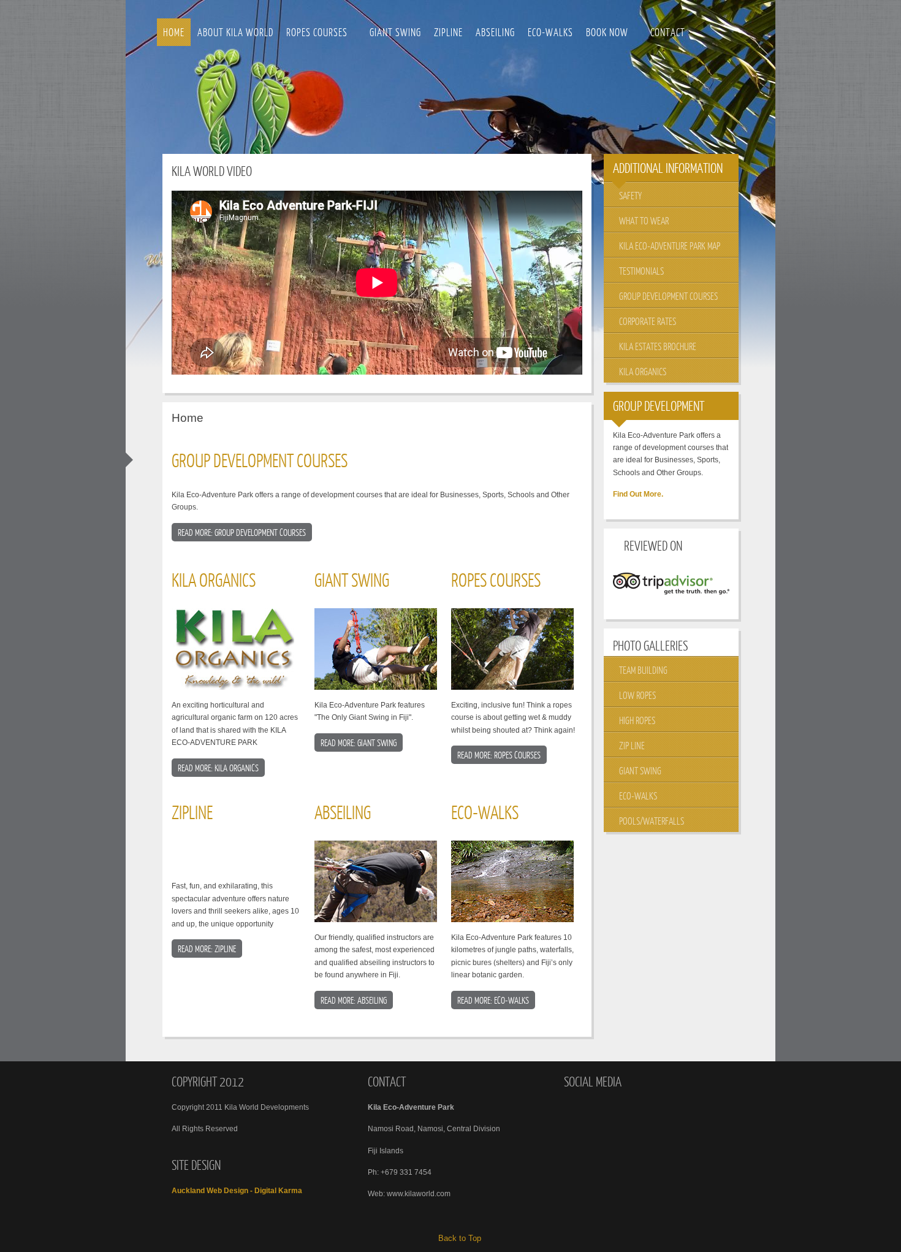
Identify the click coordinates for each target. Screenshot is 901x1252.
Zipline (192, 812)
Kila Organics (214, 579)
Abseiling (342, 812)
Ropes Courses (496, 579)
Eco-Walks (485, 812)
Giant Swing (351, 579)
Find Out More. (638, 494)
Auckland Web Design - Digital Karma (237, 1190)
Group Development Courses (260, 460)
